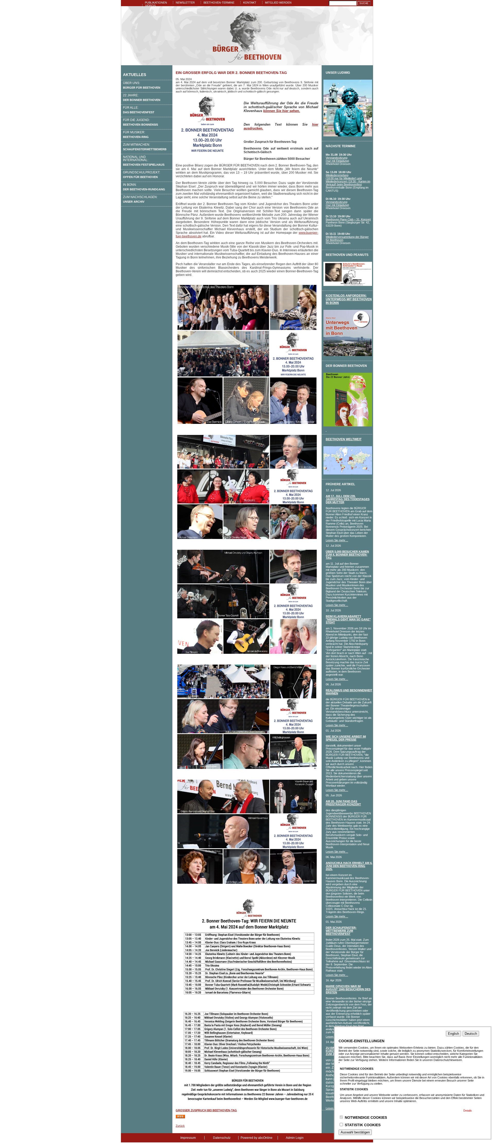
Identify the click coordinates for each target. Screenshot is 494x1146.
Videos (150, 5)
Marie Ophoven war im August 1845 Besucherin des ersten (348, 989)
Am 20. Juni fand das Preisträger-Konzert (343, 803)
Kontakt (249, 2)
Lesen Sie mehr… (337, 540)
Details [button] (467, 1110)
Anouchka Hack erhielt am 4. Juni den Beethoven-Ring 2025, (349, 866)
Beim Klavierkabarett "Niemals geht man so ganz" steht (348, 619)
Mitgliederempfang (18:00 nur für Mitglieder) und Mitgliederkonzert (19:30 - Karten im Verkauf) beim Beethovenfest (348, 180)
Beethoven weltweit (343, 439)
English (453, 1034)
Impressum (188, 1138)
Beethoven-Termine (219, 2)
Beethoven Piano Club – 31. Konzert (348, 219)
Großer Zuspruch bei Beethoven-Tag (206, 1110)
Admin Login (295, 1138)
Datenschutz (222, 1138)
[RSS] (180, 1117)
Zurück (180, 1125)
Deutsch (471, 1034)
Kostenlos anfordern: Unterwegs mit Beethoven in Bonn (349, 299)
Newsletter (185, 2)
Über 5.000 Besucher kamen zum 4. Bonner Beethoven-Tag (347, 554)
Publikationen (156, 2)
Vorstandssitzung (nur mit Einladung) (337, 159)
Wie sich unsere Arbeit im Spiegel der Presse (346, 738)
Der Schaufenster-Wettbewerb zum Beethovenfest (341, 930)
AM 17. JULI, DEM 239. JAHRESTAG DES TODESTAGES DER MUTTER (347, 499)
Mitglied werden (278, 2)
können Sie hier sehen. (281, 111)
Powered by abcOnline (256, 1138)
